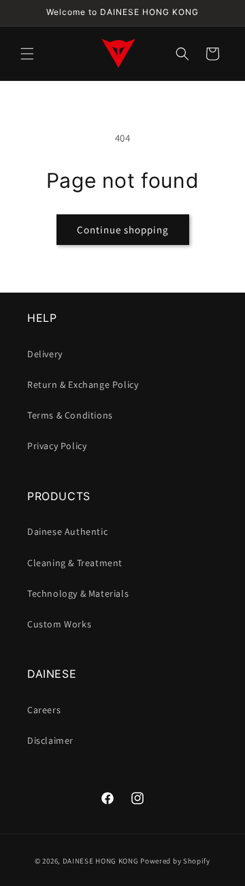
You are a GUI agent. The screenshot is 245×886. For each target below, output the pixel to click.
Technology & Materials (78, 593)
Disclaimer (50, 740)
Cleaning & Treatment (74, 563)
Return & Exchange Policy (82, 384)
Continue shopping (123, 229)
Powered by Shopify (175, 861)
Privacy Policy (56, 446)
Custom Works (59, 624)
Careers (44, 710)
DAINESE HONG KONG (101, 861)
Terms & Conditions (70, 415)
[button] (27, 54)
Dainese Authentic (67, 531)
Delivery (45, 354)
